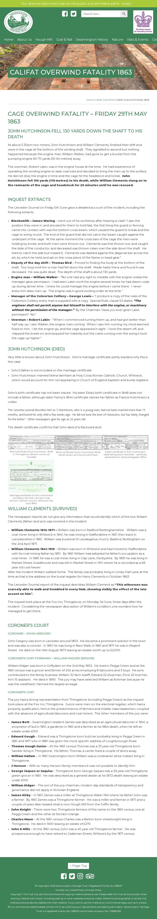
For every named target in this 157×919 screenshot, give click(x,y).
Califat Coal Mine (104, 99)
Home (8, 39)
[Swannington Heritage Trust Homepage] (18, 22)
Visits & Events (137, 39)
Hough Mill (43, 39)
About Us (24, 39)
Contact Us (62, 890)
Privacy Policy (94, 890)
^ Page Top (78, 866)
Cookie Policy (77, 890)
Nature (117, 39)
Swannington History (92, 39)
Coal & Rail (64, 39)
